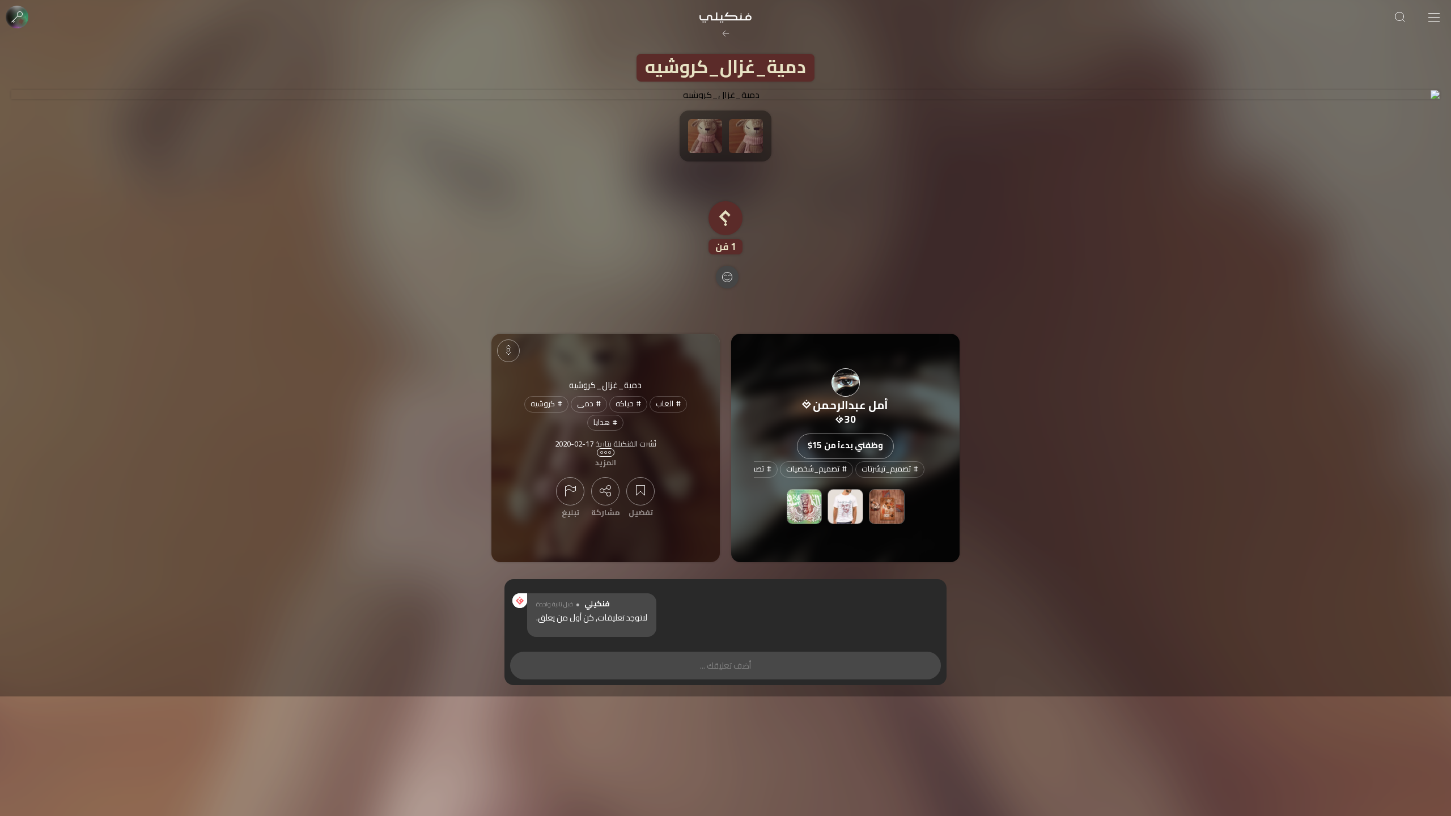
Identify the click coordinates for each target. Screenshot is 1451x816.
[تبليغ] (570, 491)
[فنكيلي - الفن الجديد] (725, 17)
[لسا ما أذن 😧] (887, 507)
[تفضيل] (640, 491)
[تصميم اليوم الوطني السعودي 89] (804, 507)
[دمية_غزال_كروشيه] (725, 94)
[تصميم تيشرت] (845, 507)
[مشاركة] (605, 491)
